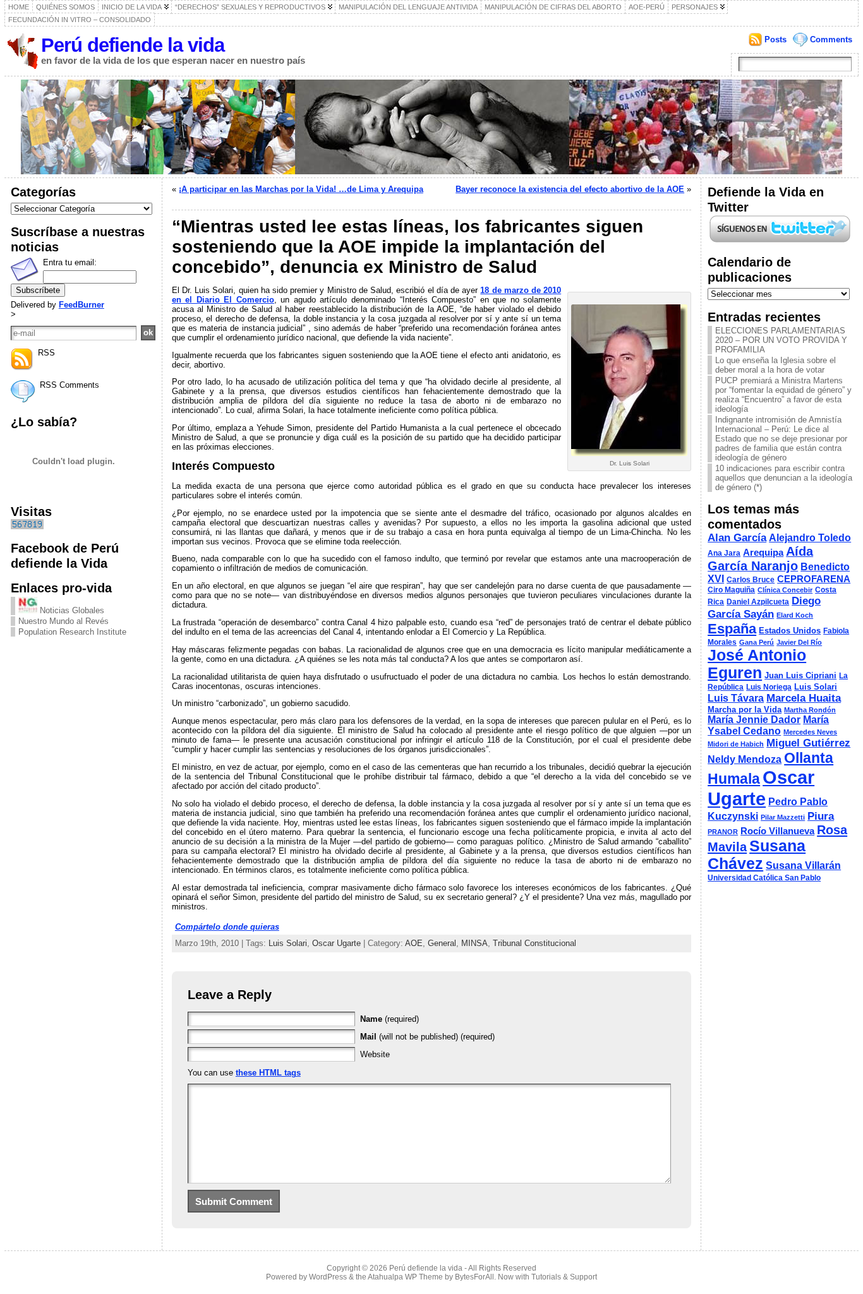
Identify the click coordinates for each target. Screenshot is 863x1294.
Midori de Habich (736, 744)
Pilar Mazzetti (783, 817)
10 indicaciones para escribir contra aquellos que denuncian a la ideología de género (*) (783, 478)
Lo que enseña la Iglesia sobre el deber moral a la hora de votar (775, 365)
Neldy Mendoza (745, 759)
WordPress (328, 1277)
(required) (389, 1019)
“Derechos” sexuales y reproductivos (250, 7)
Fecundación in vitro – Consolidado (79, 19)
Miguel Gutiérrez (808, 743)
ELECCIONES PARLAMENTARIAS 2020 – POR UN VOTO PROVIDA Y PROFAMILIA (781, 340)
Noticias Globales (70, 610)
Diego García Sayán (764, 607)
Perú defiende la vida (132, 45)
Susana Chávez (757, 854)
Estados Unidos (790, 630)
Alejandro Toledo (810, 537)
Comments (831, 39)
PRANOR (723, 832)
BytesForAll (474, 1277)
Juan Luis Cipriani (800, 675)
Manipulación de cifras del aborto (553, 7)
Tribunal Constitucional (534, 943)
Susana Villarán (803, 865)
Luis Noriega (769, 687)
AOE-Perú (647, 7)
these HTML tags (268, 1072)
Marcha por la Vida (745, 709)
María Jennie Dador (754, 719)
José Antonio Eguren (757, 664)
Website (375, 1054)
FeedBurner (81, 304)
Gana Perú (756, 642)
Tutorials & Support (564, 1277)
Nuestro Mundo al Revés (63, 621)
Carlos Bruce (751, 579)
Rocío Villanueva (777, 831)
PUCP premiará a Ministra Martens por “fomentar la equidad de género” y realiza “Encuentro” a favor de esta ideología (783, 395)
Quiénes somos (65, 7)
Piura (820, 816)
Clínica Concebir (784, 590)
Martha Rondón (810, 710)
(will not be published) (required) (427, 1036)
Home (18, 7)
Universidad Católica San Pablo (764, 877)
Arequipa (763, 553)
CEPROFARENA (813, 579)
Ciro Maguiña (731, 589)
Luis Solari (288, 943)
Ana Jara (724, 553)
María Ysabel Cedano (768, 725)
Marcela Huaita (803, 698)
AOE (414, 943)
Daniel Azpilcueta (758, 601)
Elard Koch (794, 615)
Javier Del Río (799, 642)
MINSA (474, 943)
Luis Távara (736, 698)
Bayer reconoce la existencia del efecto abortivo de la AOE (570, 189)
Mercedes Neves (810, 732)
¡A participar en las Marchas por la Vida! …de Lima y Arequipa (301, 189)
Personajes (695, 7)
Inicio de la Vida (132, 7)
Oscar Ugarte (336, 943)
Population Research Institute (72, 632)
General (442, 943)
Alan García (737, 538)
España (732, 629)
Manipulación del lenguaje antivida (408, 7)
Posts (775, 39)
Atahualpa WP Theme (405, 1277)
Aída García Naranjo (760, 558)
